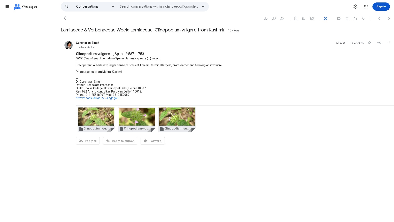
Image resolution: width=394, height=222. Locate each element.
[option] (95, 6)
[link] (96, 119)
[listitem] (227, 92)
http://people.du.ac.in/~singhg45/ (98, 98)
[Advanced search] (203, 6)
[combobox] (159, 6)
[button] (7, 7)
